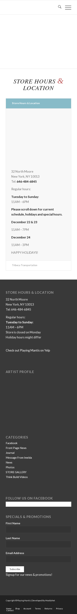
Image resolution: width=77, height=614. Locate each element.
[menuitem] (57, 7)
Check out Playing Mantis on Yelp (28, 350)
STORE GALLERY (16, 472)
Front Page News (16, 447)
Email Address (15, 553)
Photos (10, 467)
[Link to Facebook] (47, 605)
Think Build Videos (17, 477)
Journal (10, 452)
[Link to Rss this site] (63, 605)
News (9, 462)
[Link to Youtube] (52, 605)
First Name (13, 523)
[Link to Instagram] (68, 605)
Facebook (11, 443)
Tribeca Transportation (24, 265)
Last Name (13, 538)
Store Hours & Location (26, 103)
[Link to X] (58, 605)
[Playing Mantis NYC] (32, 7)
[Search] (57, 7)
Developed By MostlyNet (43, 600)
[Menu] (66, 7)
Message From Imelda (19, 457)
